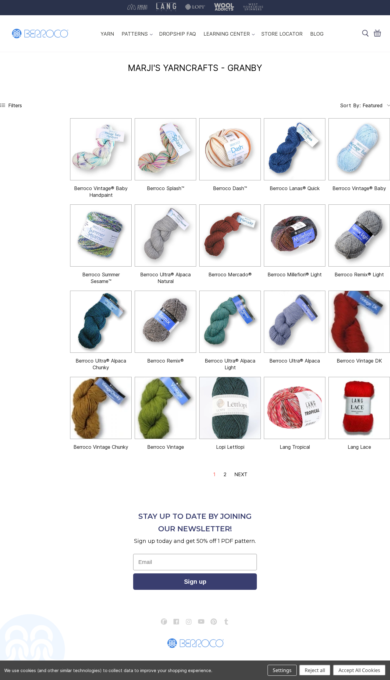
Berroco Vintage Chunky (100, 447)
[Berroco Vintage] (165, 408)
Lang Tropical (295, 447)
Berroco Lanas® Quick (295, 188)
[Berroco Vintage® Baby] (359, 149)
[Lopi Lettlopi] (230, 408)
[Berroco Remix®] (165, 321)
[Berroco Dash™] (230, 149)
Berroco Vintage (165, 447)
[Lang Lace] (359, 408)
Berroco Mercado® (230, 274)
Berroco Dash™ (230, 188)
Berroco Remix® (165, 361)
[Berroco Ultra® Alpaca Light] (230, 321)
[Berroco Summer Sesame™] (100, 235)
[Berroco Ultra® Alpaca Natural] (165, 235)
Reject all (315, 670)
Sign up (195, 581)
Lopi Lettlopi (230, 447)
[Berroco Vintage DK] (359, 321)
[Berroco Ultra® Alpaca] (294, 321)
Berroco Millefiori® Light (295, 274)
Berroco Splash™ (165, 188)
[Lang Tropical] (294, 408)
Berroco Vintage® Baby (359, 188)
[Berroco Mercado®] (230, 235)
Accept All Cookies (359, 670)
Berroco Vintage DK (359, 361)
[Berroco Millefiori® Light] (294, 235)
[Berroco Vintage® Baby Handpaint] (100, 149)
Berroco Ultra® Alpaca (294, 361)
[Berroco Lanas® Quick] (294, 149)
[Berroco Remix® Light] (359, 235)
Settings (282, 670)
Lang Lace (359, 447)
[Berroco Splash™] (165, 149)
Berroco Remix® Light (359, 274)
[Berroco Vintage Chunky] (100, 408)
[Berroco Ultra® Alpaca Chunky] (100, 321)
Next (240, 474)
